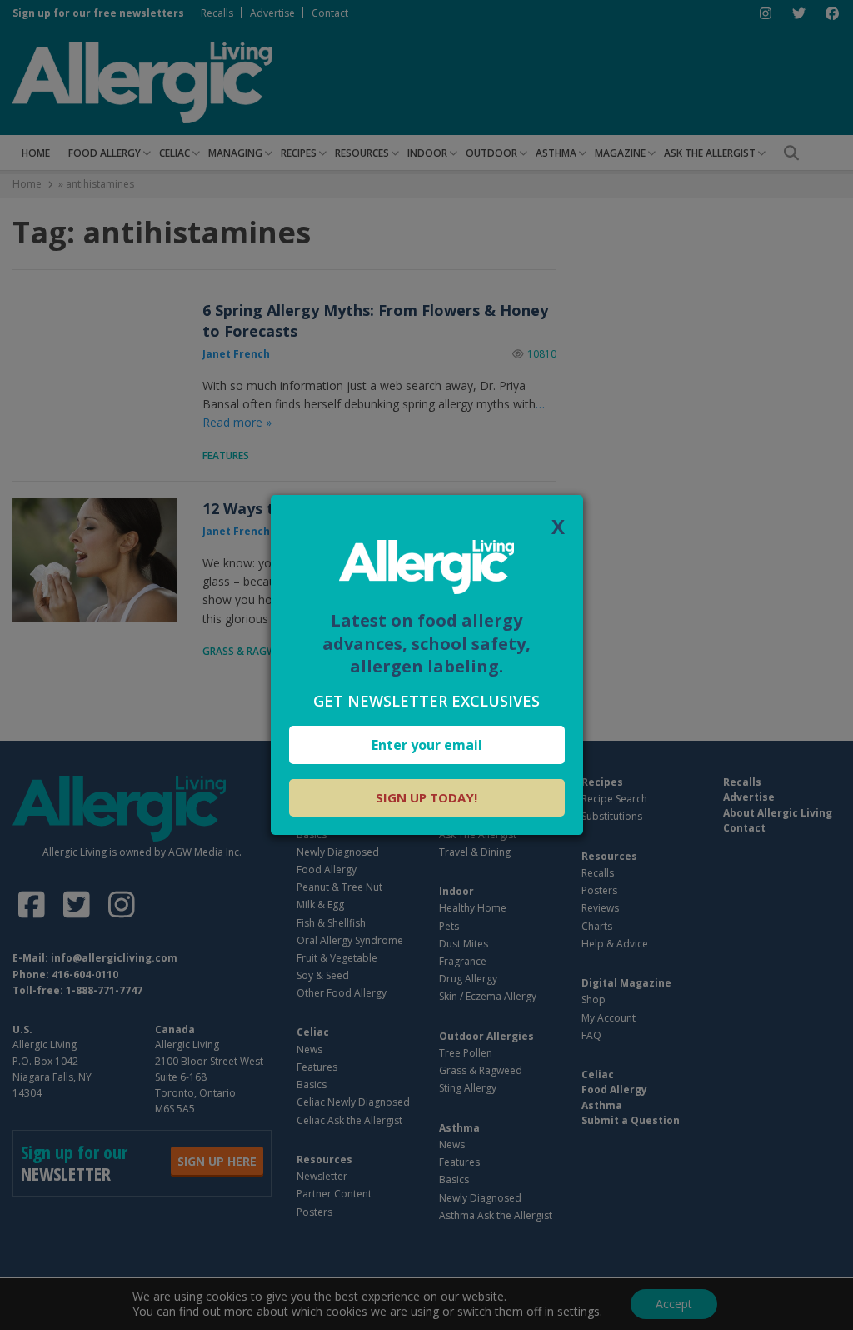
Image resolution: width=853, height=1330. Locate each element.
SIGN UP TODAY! (426, 797)
